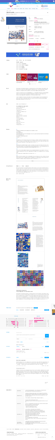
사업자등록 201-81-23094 (14, 433)
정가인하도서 (26, 8)
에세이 (20, 63)
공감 (47, 352)
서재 (43, 8)
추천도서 (30, 8)
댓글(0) (24, 352)
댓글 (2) (25, 365)
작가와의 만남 (33, 8)
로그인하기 (36, 307)
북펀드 (36, 8)
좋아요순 (42, 357)
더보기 (23, 124)
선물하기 (43, 44)
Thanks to (45, 352)
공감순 (43, 346)
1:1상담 (35, 390)
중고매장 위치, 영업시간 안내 (42, 437)
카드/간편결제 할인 (31, 38)
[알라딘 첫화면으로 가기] (11, 6)
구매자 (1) (17, 346)
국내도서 (17, 63)
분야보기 (9, 8)
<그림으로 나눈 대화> (21, 173)
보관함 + (47, 44)
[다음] (23, 30)
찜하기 (47, 365)
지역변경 (42, 32)
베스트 (18, 8)
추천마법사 (15, 8)
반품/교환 (38, 390)
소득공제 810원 (42, 38)
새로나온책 (21, 8)
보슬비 (17, 365)
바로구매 (38, 44)
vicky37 (17, 352)
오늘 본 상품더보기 (46, 382)
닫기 (54, 1)
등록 (47, 335)
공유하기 (47, 12)
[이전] (8, 30)
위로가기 (52, 436)
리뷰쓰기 (47, 346)
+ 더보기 (46, 364)
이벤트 (23, 8)
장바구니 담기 (32, 44)
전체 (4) (23, 346)
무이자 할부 (36, 38)
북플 (41, 8)
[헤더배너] (45, 6)
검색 (37, 6)
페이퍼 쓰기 (46, 357)
